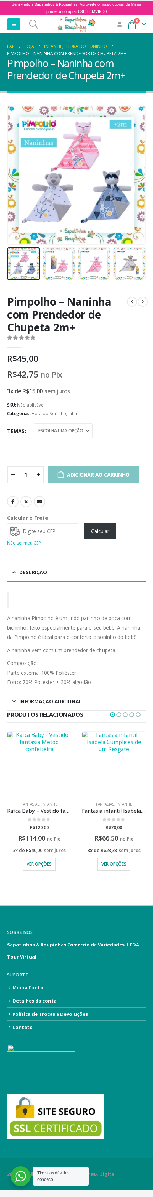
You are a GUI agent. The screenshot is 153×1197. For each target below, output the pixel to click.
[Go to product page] (39, 763)
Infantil (75, 413)
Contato (22, 1027)
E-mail (39, 501)
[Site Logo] (76, 24)
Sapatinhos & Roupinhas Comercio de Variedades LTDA (73, 944)
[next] (143, 302)
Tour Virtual (21, 957)
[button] (13, 24)
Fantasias (30, 804)
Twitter (26, 501)
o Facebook (13, 501)
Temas (16, 431)
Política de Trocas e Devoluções (50, 1014)
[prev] (132, 302)
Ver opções (39, 864)
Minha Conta (27, 987)
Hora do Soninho (49, 413)
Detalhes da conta (34, 1001)
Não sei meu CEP (24, 543)
